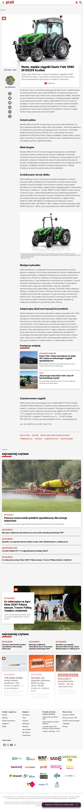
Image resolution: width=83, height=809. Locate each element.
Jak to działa (26, 729)
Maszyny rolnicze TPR (70, 718)
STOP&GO (38, 439)
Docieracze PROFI (68, 715)
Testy (24, 718)
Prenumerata (26, 735)
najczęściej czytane (15, 454)
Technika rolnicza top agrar (71, 721)
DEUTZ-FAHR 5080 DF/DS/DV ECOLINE (55, 435)
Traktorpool (66, 723)
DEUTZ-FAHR (25, 435)
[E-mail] (10, 107)
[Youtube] (11, 744)
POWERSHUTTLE (26, 439)
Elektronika (25, 723)
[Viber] (10, 116)
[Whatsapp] (10, 112)
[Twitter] (10, 98)
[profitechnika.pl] (11, 2)
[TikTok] (15, 745)
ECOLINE (35, 435)
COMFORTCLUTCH (51, 439)
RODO (4, 726)
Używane (25, 721)
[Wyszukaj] (80, 2)
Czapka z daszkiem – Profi (50, 731)
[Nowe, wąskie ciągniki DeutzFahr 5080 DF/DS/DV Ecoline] (50, 232)
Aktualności (26, 715)
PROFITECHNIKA (67, 439)
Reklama (5, 718)
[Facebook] (10, 93)
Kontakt (4, 715)
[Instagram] (8, 744)
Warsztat (25, 726)
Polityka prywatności (8, 721)
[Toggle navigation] (3, 2)
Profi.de (65, 726)
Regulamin (5, 723)
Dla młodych (26, 732)
